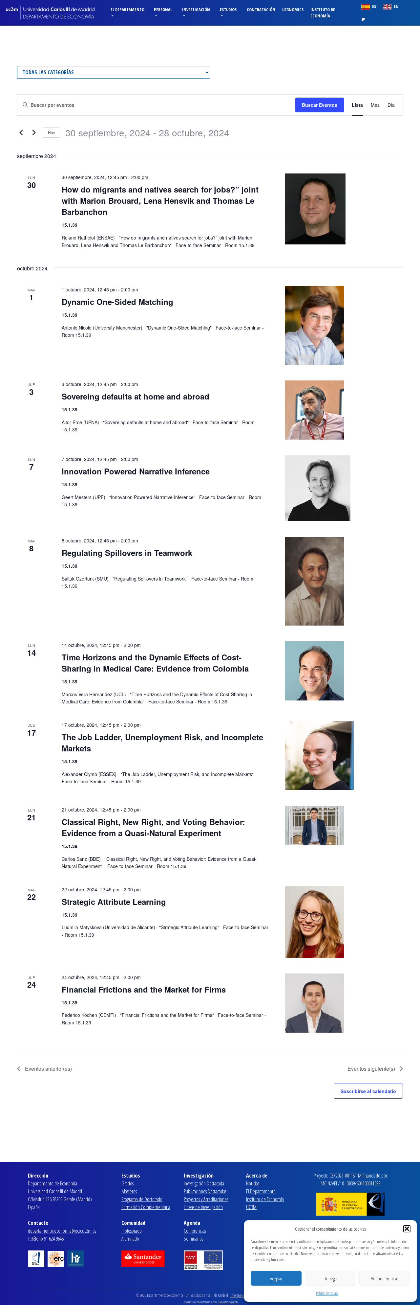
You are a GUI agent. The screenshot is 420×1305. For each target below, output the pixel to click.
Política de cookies (327, 1293)
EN (396, 6)
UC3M (251, 1207)
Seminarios (193, 1238)
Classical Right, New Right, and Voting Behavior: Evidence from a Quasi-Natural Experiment (153, 827)
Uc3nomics (293, 9)
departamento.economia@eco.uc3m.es (62, 1230)
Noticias (252, 1183)
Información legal (242, 1295)
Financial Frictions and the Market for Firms (144, 989)
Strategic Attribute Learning (114, 901)
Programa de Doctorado (141, 1199)
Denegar (331, 1278)
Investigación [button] (196, 9)
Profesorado (131, 1230)
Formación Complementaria (145, 1207)
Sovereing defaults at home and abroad (135, 396)
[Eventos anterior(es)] (21, 133)
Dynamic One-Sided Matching (117, 301)
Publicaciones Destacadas (205, 1191)
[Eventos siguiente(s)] (34, 133)
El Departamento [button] (127, 9)
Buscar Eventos (319, 105)
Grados (127, 1183)
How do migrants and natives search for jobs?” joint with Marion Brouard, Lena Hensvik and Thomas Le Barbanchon (160, 200)
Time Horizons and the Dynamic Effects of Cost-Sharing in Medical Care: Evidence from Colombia (155, 663)
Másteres (129, 1191)
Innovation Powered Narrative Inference (136, 471)
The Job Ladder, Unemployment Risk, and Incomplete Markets (162, 742)
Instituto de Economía (322, 13)
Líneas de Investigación (203, 1207)
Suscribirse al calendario (368, 1091)
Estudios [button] (228, 9)
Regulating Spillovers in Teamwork (127, 552)
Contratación (261, 9)
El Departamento (261, 1191)
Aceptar (276, 1278)
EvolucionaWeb (228, 1301)
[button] (407, 1228)
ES (373, 6)
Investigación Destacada (204, 1183)
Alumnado (130, 1238)
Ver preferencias (384, 1278)
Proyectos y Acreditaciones (206, 1199)
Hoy (51, 132)
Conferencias (195, 1230)
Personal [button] (163, 9)
